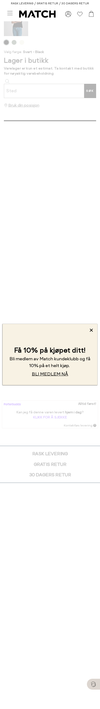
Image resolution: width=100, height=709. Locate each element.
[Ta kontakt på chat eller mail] (93, 684)
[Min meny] (68, 14)
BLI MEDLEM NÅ (50, 374)
